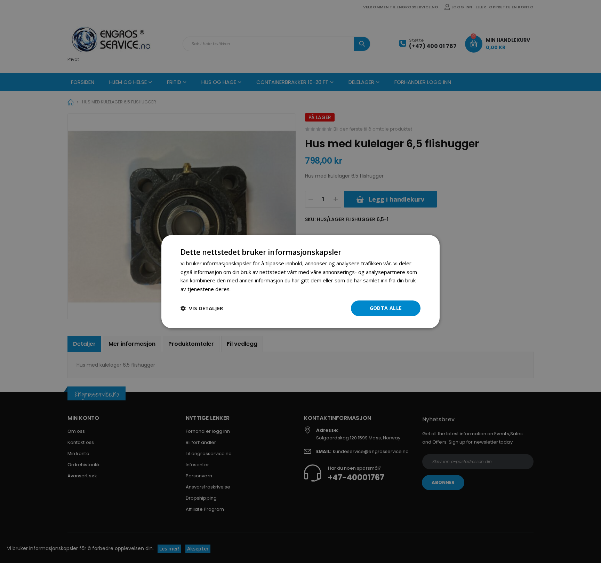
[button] (202, 308)
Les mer (242, 289)
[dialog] (300, 281)
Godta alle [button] (386, 308)
